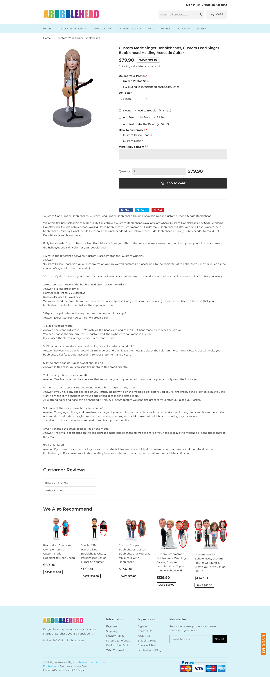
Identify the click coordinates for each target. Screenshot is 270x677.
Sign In (142, 626)
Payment (165, 28)
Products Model (71, 28)
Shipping (124, 66)
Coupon (184, 28)
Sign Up (219, 639)
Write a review (54, 490)
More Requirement (131, 146)
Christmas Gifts (129, 28)
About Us (144, 635)
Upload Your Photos (132, 76)
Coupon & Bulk (147, 645)
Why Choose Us (116, 650)
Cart (219, 14)
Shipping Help (147, 640)
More (201, 28)
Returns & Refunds (118, 640)
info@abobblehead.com (68, 640)
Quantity (124, 171)
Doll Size (124, 92)
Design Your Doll (117, 645)
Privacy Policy (115, 635)
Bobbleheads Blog (149, 650)
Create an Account (214, 4)
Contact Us (145, 631)
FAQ (150, 28)
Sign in (191, 4)
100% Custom (102, 28)
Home (47, 28)
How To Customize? (132, 130)
